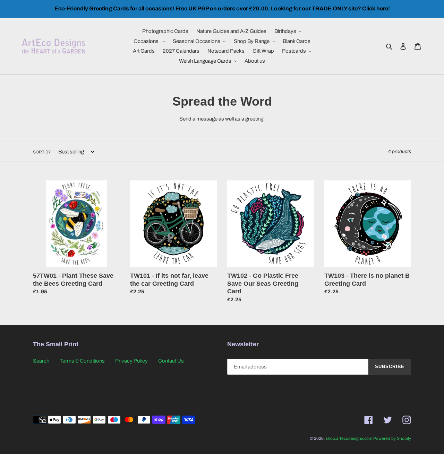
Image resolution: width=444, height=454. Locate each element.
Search (41, 361)
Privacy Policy (131, 361)
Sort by (42, 152)
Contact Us (171, 361)
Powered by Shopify (392, 438)
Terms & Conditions (82, 361)
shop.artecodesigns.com (349, 438)
